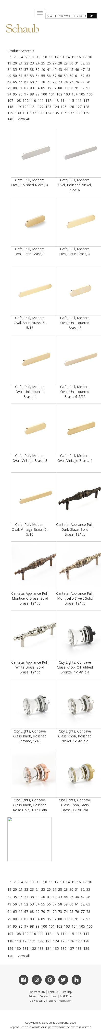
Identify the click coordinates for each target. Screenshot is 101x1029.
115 (71, 100)
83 (32, 88)
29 (66, 63)
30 (71, 63)
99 (37, 94)
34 (9, 69)
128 (86, 106)
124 (56, 106)
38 (32, 69)
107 (10, 100)
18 (90, 57)
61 (77, 75)
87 (54, 88)
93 (88, 88)
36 (21, 69)
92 (83, 88)
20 (15, 63)
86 (49, 88)
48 (88, 69)
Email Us (53, 992)
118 (10, 106)
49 (9, 75)
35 (15, 69)
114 (63, 100)
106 (90, 94)
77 (83, 81)
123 (48, 106)
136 (63, 112)
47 (83, 69)
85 (43, 88)
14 (68, 57)
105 (82, 94)
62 (83, 75)
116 (79, 100)
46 (77, 69)
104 (74, 94)
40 (43, 69)
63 (88, 75)
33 (88, 63)
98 (32, 94)
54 (37, 75)
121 (33, 106)
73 (60, 81)
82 (26, 88)
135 (56, 112)
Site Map (67, 992)
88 (60, 88)
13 (62, 57)
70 (43, 81)
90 (71, 88)
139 (86, 112)
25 (43, 63)
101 (52, 94)
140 (10, 119)
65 (15, 81)
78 (88, 81)
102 (59, 94)
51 (21, 75)
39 (37, 69)
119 (18, 106)
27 (54, 63)
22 (26, 63)
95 (15, 94)
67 (26, 81)
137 (71, 112)
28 (60, 63)
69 (37, 81)
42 (54, 69)
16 (79, 57)
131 (25, 112)
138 (79, 112)
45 (71, 69)
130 (18, 112)
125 (63, 106)
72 (54, 81)
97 (26, 94)
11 (51, 57)
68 (32, 81)
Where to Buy (37, 992)
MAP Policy (66, 996)
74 (66, 81)
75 (71, 81)
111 (41, 100)
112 (48, 100)
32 (83, 63)
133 (41, 112)
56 (49, 75)
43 (60, 69)
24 (37, 63)
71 (49, 81)
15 (73, 57)
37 (26, 69)
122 (41, 106)
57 (54, 75)
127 (79, 106)
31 (77, 63)
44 (66, 69)
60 (71, 75)
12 (56, 57)
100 (44, 94)
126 (71, 106)
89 (66, 88)
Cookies (44, 996)
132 (33, 112)
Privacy (33, 996)
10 (45, 57)
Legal (54, 996)
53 (32, 75)
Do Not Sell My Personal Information (50, 1000)
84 (37, 88)
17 (85, 57)
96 (21, 94)
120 (25, 106)
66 (21, 81)
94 (9, 94)
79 (9, 88)
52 (26, 75)
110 (33, 100)
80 (15, 88)
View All (24, 119)
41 (49, 69)
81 (21, 88)
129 (10, 112)
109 (25, 100)
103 (67, 94)
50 (15, 75)
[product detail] (29, 838)
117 (86, 100)
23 (32, 63)
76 (77, 81)
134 (48, 112)
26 (49, 63)
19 (9, 63)
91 (77, 88)
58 (60, 75)
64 (9, 81)
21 (21, 63)
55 (43, 75)
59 (66, 75)
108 (18, 100)
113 (56, 100)
